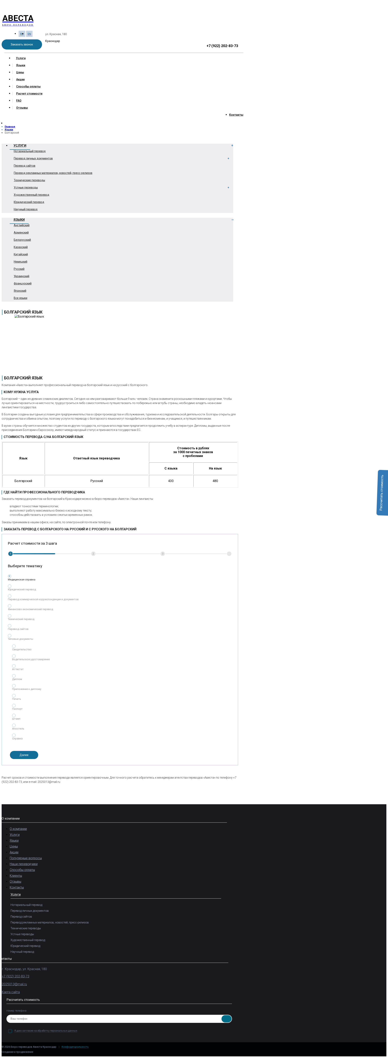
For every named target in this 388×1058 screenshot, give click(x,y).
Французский (23, 283)
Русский (19, 269)
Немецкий (20, 261)
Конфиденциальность (75, 1046)
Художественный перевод (31, 194)
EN (29, 33)
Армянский (21, 232)
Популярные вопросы (26, 858)
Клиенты (16, 876)
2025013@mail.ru (14, 984)
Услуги (21, 58)
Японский (20, 290)
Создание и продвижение (18, 1051)
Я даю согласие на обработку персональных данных (45, 1030)
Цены (20, 72)
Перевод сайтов (24, 165)
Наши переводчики (24, 864)
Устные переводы (26, 187)
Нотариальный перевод (30, 151)
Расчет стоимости (29, 93)
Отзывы (22, 107)
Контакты (236, 114)
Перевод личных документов (33, 158)
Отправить (226, 1018)
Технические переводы (29, 180)
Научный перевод (26, 209)
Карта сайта (11, 992)
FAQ (18, 100)
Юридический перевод (29, 202)
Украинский (21, 276)
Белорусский (22, 239)
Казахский (21, 247)
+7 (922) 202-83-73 (222, 46)
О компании (18, 829)
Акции (20, 79)
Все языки (20, 298)
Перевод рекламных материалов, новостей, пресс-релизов (53, 173)
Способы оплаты (28, 86)
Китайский (21, 254)
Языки (20, 65)
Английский (22, 225)
